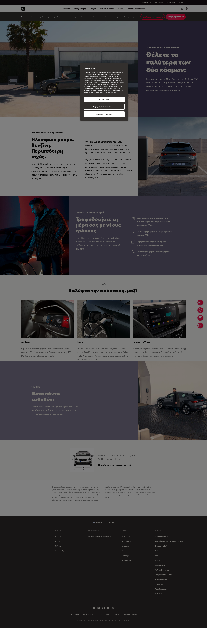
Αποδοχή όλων (104, 99)
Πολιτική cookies (110, 92)
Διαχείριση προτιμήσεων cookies (104, 107)
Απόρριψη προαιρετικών (104, 114)
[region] (104, 92)
